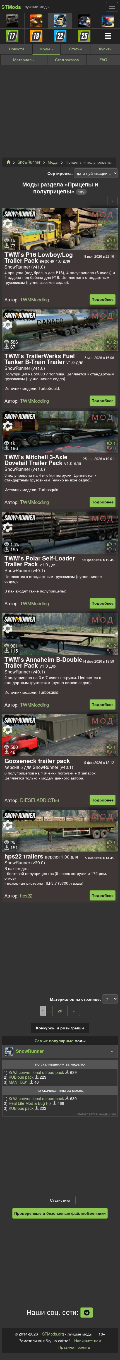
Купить (105, 48)
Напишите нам (87, 1340)
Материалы (23, 59)
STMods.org (53, 1334)
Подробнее (103, 299)
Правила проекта (74, 1347)
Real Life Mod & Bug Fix (30, 1103)
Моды (53, 162)
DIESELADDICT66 (39, 800)
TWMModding (34, 299)
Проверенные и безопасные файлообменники (60, 1213)
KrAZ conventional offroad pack (36, 1072)
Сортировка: (60, 173)
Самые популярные (54, 1040)
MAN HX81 (18, 1082)
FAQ (103, 59)
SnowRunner (29, 162)
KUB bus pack (21, 1077)
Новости (16, 48)
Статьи (75, 48)
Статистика (60, 1200)
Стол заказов (67, 59)
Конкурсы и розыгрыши (60, 1028)
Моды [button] (45, 48)
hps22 (26, 895)
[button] (60, 1051)
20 (60, 1011)
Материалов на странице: (75, 999)
